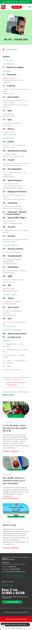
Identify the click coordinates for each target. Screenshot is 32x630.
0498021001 (12, 567)
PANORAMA (7, 71)
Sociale (16, 416)
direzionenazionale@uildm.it (15, 571)
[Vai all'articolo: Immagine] (16, 408)
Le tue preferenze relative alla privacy (13, 624)
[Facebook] (3, 585)
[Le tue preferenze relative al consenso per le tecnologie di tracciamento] (3, 627)
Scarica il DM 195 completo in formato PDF (16, 384)
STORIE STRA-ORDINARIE (12, 330)
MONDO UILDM (8, 138)
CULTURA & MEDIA (9, 294)
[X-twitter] (10, 585)
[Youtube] (12, 585)
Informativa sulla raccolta (12, 628)
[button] (29, 6)
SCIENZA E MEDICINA (10, 245)
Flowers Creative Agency (18, 619)
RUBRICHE (6, 340)
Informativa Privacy (11, 612)
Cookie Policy (23, 612)
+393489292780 (15, 569)
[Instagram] (5, 585)
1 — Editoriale (8, 60)
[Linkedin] (7, 585)
